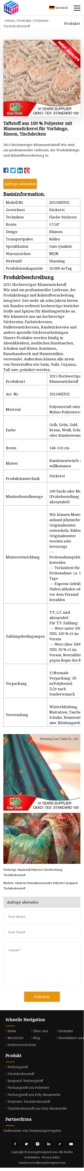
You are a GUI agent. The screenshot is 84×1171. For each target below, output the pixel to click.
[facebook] (15, 1144)
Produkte (24, 20)
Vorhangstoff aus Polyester (29, 1087)
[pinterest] (37, 1144)
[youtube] (71, 1144)
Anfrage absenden (20, 183)
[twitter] (26, 1144)
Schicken (42, 996)
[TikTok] (60, 1144)
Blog (36, 1038)
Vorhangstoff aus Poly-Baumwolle (34, 1094)
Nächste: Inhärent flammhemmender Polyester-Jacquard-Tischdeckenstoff (40, 885)
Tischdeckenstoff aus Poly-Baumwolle (37, 1108)
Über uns (40, 1031)
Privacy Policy (51, 1157)
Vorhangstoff (18, 1067)
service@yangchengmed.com (46, 1163)
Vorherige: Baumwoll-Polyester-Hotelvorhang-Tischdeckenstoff (33, 872)
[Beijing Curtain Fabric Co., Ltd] (16, 8)
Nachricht (15, 1038)
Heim (10, 20)
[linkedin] (48, 1144)
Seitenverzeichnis (22, 1045)
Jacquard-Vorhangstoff (25, 1081)
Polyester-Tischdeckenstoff (29, 1101)
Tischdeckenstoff (21, 1074)
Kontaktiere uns (71, 1038)
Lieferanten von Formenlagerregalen (32, 1130)
